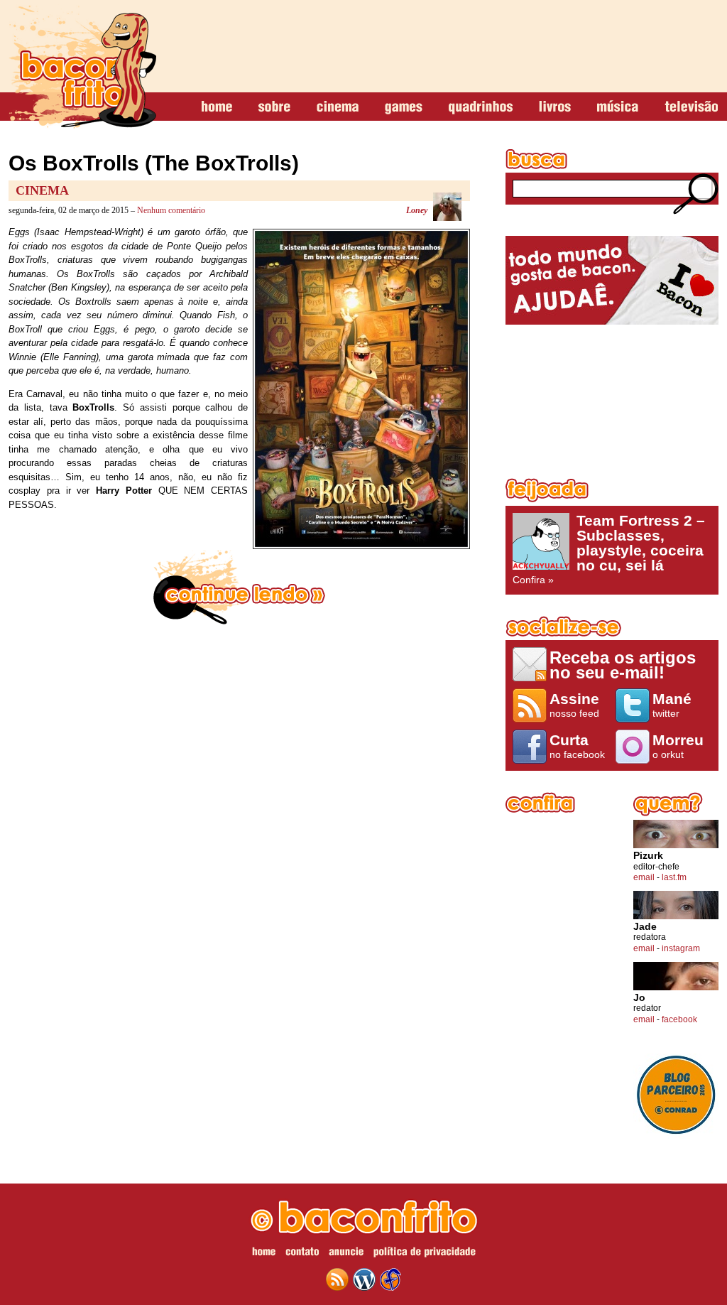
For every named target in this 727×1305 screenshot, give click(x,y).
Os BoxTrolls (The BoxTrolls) (154, 163)
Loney (416, 210)
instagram (681, 948)
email (644, 877)
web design (390, 1279)
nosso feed (574, 705)
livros (555, 107)
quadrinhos (481, 107)
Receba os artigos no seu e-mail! (623, 664)
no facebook (577, 746)
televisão (691, 107)
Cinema (42, 190)
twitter (672, 705)
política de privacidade (424, 1254)
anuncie (346, 1254)
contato (302, 1254)
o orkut (678, 746)
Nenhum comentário (171, 210)
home (217, 107)
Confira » (609, 549)
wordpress (364, 1279)
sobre (274, 107)
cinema (338, 107)
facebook (679, 1019)
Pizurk (648, 855)
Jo (639, 997)
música (617, 107)
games (403, 107)
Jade (645, 926)
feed (337, 1279)
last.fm (674, 877)
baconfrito (82, 66)
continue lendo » (239, 587)
